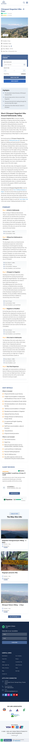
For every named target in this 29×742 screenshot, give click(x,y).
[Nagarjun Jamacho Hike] (14, 561)
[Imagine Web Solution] (17, 735)
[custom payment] (14, 727)
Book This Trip (15, 77)
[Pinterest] (14, 695)
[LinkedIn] (11, 695)
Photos (17, 658)
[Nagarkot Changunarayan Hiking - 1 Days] (14, 529)
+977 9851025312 (16, 740)
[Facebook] (3, 695)
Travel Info (4, 658)
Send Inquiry (14, 81)
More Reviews (14, 493)
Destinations (4, 655)
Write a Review (5, 667)
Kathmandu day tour (14, 140)
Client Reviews (19, 665)
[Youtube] (17, 695)
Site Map (17, 671)
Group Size (6, 68)
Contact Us (4, 673)
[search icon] (24, 3)
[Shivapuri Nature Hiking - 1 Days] (14, 593)
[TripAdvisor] (8, 499)
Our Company (19, 655)
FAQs (17, 667)
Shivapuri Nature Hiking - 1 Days (13, 605)
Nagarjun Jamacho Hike (10, 572)
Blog (3, 671)
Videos (3, 661)
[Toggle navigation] (26, 3)
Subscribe (14, 642)
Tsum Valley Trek (23, 199)
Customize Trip (19, 661)
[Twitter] (6, 695)
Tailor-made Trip (5, 665)
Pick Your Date (8, 62)
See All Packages (14, 616)
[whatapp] (2, 740)
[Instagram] (8, 695)
